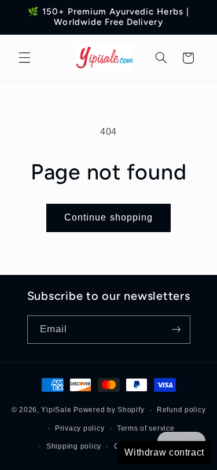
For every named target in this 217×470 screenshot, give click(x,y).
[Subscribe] (176, 329)
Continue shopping (108, 217)
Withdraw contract (164, 452)
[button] (24, 58)
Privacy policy (79, 428)
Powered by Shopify (108, 409)
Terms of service (146, 428)
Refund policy (181, 409)
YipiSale (56, 409)
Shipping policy (73, 446)
